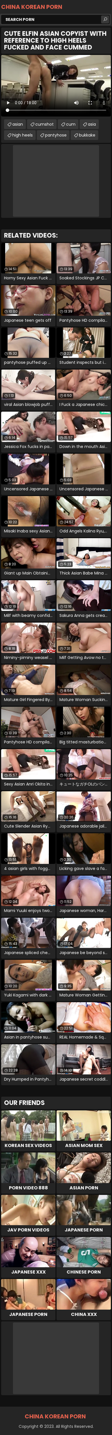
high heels (22, 135)
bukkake (87, 135)
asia (92, 124)
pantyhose (56, 135)
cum (71, 124)
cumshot (44, 124)
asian (17, 124)
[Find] (105, 19)
